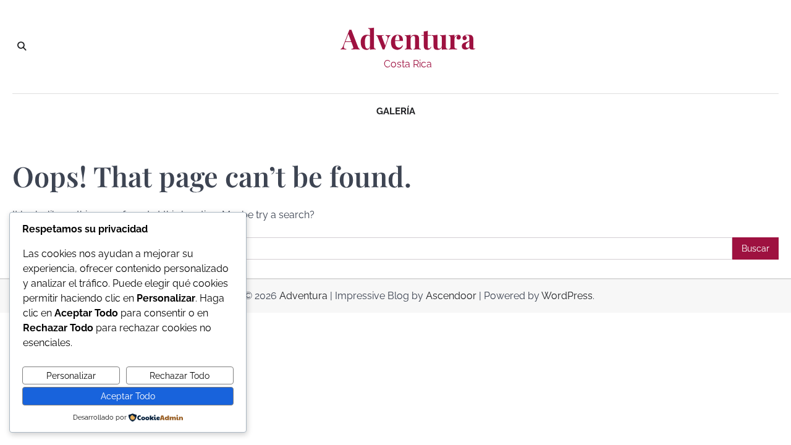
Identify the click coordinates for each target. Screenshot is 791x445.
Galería (395, 111)
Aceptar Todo (128, 396)
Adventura (408, 38)
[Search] (21, 46)
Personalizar (71, 376)
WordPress (567, 296)
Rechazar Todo (179, 376)
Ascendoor (451, 296)
